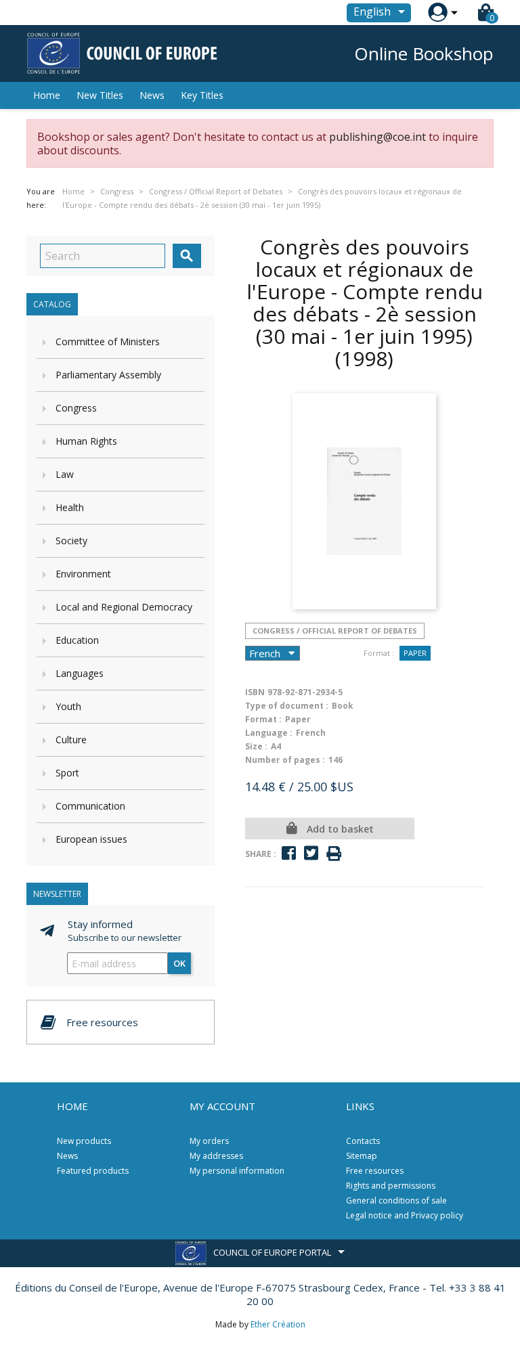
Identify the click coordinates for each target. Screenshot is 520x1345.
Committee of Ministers (108, 341)
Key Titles (202, 95)
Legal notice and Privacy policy (404, 1215)
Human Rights (86, 441)
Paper (415, 653)
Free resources (375, 1170)
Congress (76, 407)
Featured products (93, 1170)
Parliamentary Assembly (108, 374)
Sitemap (361, 1156)
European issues (91, 839)
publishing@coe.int (377, 136)
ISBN (255, 692)
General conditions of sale (396, 1200)
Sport (67, 772)
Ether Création (278, 1324)
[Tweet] (311, 853)
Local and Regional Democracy (124, 606)
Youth (68, 706)
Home (46, 95)
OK (179, 963)
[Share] (289, 853)
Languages (80, 673)
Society (71, 540)
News (152, 95)
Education (77, 640)
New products (84, 1141)
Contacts (363, 1141)
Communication (90, 805)
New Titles (100, 95)
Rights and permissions (390, 1185)
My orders (209, 1141)
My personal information (237, 1170)
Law (65, 474)
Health (70, 507)
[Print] (333, 854)
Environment (83, 573)
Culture (71, 739)
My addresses (216, 1156)
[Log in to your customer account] (438, 12)
